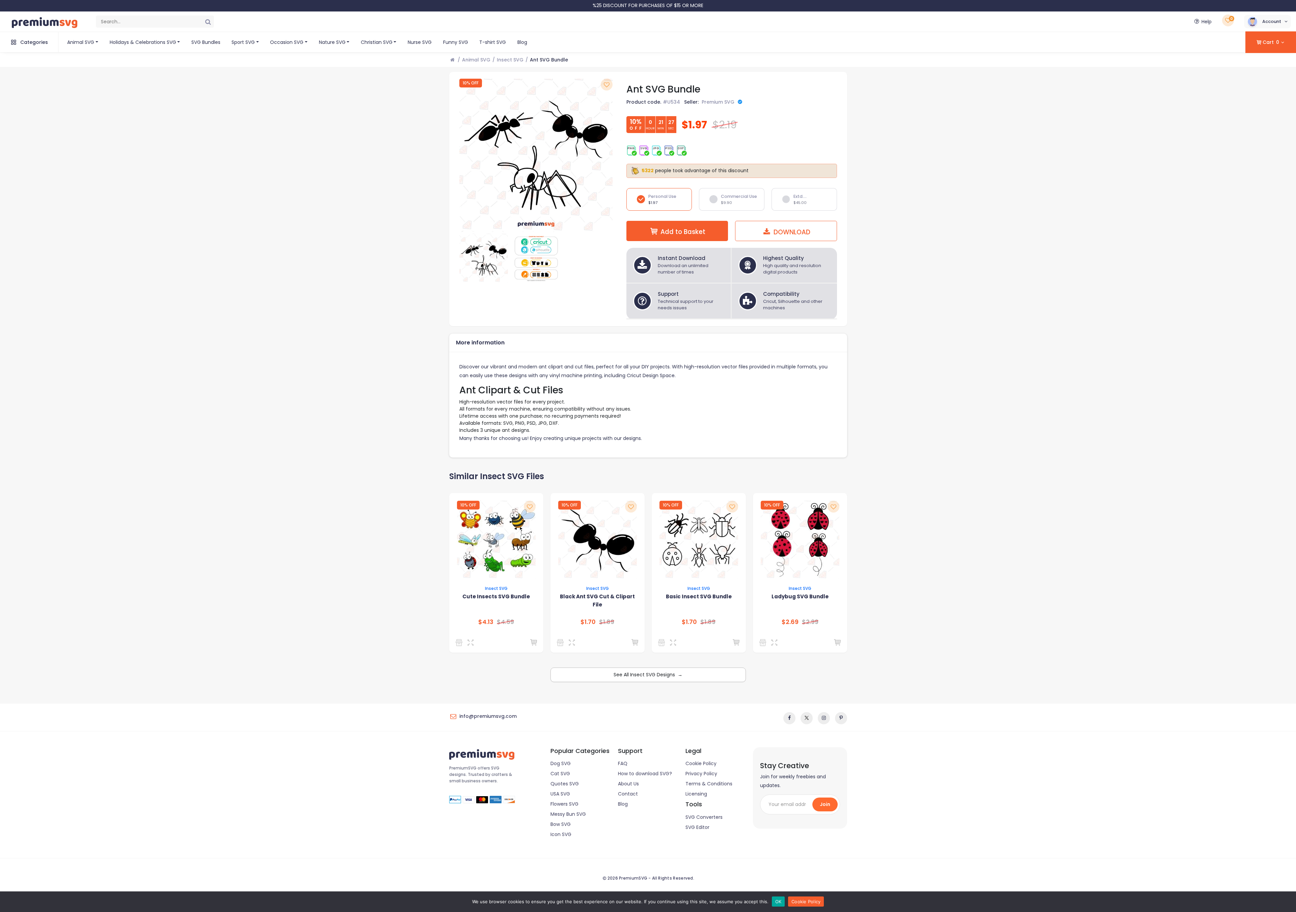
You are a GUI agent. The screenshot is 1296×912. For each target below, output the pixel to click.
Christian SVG (377, 42)
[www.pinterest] (841, 718)
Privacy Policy (701, 773)
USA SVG (560, 793)
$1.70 (588, 622)
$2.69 (790, 622)
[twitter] (807, 718)
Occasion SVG (286, 42)
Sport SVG (243, 42)
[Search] (208, 22)
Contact (628, 793)
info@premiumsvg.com (488, 716)
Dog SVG (560, 763)
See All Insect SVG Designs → (648, 674)
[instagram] (824, 718)
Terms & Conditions (708, 783)
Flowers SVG (564, 804)
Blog (522, 42)
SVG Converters (704, 817)
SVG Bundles (205, 42)
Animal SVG (80, 42)
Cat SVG (560, 773)
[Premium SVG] (460, 642)
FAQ (622, 763)
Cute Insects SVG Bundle (496, 596)
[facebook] (789, 718)
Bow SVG (560, 824)
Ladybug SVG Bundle (800, 596)
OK (778, 901)
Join (825, 804)
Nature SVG (332, 42)
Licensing (696, 793)
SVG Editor (697, 827)
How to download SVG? (645, 773)
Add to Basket (682, 231)
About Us (628, 783)
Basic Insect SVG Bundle (699, 596)
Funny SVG (455, 42)
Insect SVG (510, 59)
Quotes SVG (564, 783)
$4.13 (485, 622)
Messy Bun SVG (568, 814)
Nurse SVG (420, 42)
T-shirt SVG (492, 42)
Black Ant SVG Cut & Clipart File (597, 600)
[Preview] (472, 642)
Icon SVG (560, 834)
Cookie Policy (701, 763)
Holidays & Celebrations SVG (143, 42)
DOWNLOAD (791, 232)
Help (1207, 21)
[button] (1267, 21)
